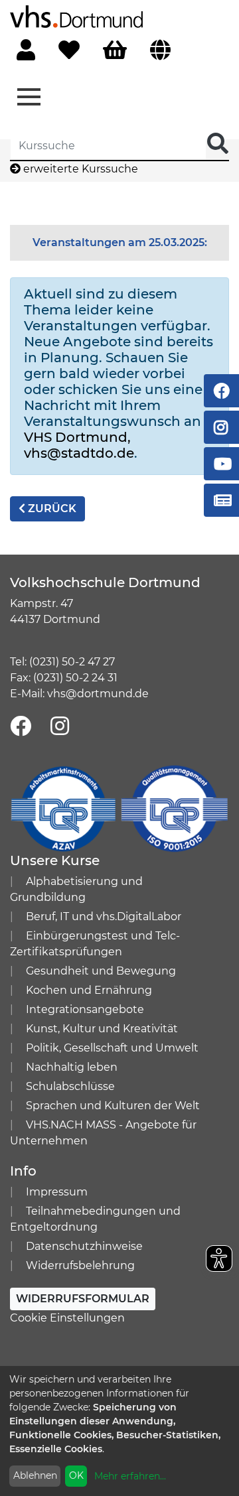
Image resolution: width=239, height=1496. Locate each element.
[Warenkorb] (115, 50)
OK (76, 1475)
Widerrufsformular (82, 1298)
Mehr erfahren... (130, 1476)
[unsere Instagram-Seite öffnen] (59, 726)
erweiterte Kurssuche (79, 169)
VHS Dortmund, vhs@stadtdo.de (79, 445)
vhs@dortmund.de (98, 693)
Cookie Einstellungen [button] (67, 1318)
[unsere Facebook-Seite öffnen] (20, 726)
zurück (50, 508)
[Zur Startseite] (76, 15)
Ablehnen (35, 1475)
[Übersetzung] (160, 50)
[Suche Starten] (217, 144)
